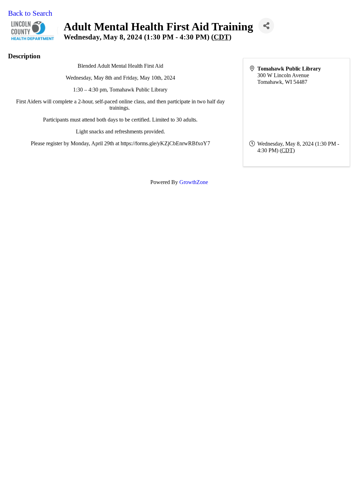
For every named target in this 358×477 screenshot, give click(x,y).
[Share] (266, 26)
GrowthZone (193, 182)
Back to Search (30, 13)
